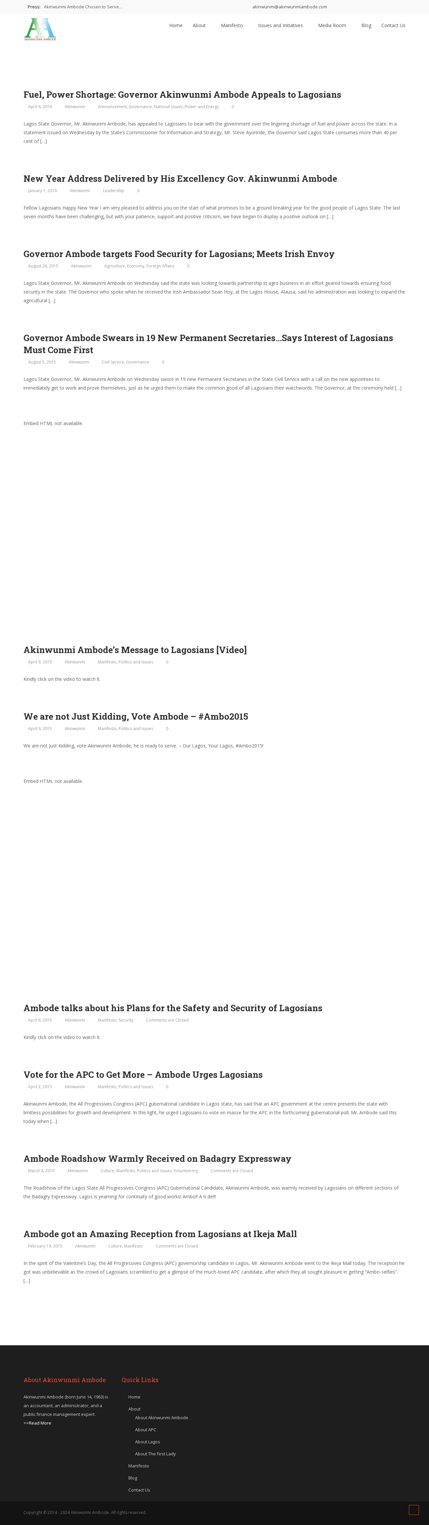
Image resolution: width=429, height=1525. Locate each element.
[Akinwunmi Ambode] (40, 27)
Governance (140, 106)
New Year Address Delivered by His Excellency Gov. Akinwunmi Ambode (180, 178)
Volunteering (186, 1171)
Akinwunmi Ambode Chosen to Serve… (83, 7)
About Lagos (147, 1442)
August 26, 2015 (43, 266)
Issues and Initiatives (281, 25)
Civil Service (113, 362)
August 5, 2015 (42, 362)
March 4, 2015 (41, 1171)
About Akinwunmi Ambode (161, 1418)
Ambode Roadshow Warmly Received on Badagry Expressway (157, 1158)
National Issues (168, 106)
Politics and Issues (136, 662)
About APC (145, 1430)
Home (176, 25)
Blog (366, 25)
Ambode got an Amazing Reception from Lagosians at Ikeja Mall (160, 1233)
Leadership (113, 190)
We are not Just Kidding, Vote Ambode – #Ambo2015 (135, 716)
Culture (107, 1171)
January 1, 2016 (42, 190)
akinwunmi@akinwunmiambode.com (289, 7)
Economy (135, 266)
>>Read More (37, 1423)
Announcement (112, 106)
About (200, 25)
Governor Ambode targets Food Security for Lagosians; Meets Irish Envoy (179, 253)
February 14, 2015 (45, 1246)
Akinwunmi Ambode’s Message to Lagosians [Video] (135, 649)
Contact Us (393, 25)
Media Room (333, 25)
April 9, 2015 (40, 662)
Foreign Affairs (160, 266)
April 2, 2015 (40, 1087)
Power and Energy (202, 106)
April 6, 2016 (40, 106)
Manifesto (232, 25)
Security (126, 1020)
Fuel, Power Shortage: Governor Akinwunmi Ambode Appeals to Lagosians (182, 94)
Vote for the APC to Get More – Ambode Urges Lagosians (143, 1074)
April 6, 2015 (40, 1020)
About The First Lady (155, 1454)
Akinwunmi (75, 106)
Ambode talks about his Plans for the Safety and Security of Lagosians (172, 1008)
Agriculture (114, 266)
